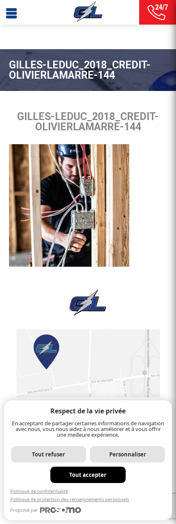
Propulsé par (24, 510)
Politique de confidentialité (39, 491)
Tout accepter (87, 475)
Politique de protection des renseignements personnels (69, 499)
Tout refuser (48, 454)
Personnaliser (127, 454)
